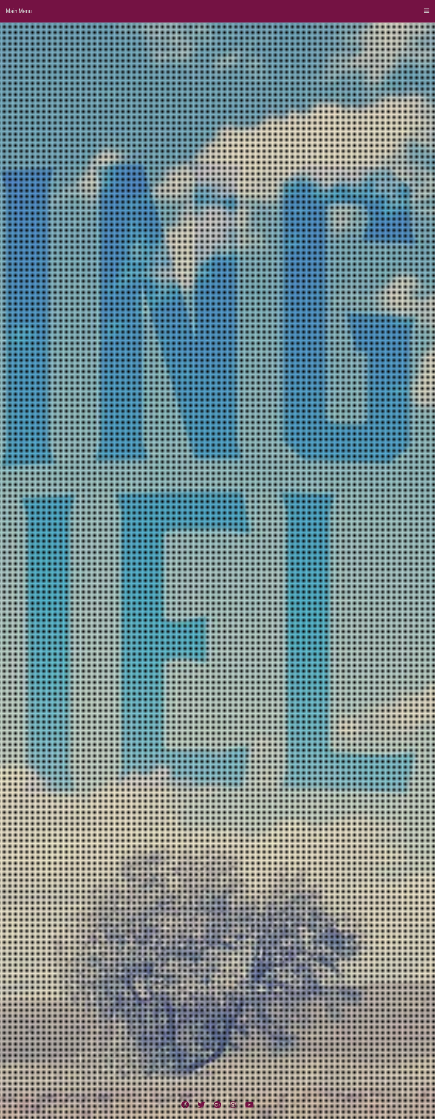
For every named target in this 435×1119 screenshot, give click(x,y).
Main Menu (19, 11)
